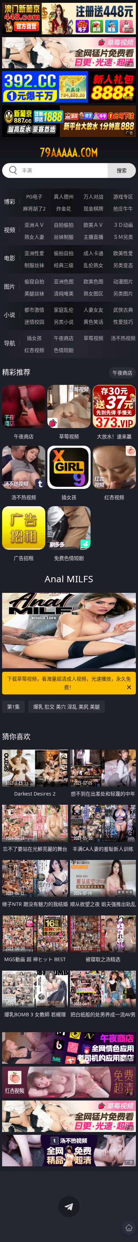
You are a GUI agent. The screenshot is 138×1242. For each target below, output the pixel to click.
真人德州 (64, 196)
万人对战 (93, 196)
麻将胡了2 (34, 208)
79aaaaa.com (69, 152)
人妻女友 (93, 309)
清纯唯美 (64, 293)
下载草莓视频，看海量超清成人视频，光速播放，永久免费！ (69, 683)
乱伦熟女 (93, 265)
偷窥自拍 (34, 281)
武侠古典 (123, 309)
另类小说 (64, 321)
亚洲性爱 (34, 253)
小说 (9, 315)
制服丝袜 (34, 265)
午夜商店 (64, 338)
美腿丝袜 (34, 293)
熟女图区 (93, 293)
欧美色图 (93, 281)
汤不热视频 (123, 338)
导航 (9, 343)
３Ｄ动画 (123, 224)
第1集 (13, 706)
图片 (9, 286)
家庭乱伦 (64, 309)
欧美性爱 (123, 253)
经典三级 (64, 265)
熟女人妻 (34, 236)
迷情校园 (34, 321)
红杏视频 (34, 350)
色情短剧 (64, 350)
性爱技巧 (123, 321)
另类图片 (123, 293)
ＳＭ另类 (123, 236)
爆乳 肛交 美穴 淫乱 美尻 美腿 (66, 706)
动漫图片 (123, 281)
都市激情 (34, 309)
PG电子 (34, 196)
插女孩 (34, 338)
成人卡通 (93, 253)
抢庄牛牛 (123, 208)
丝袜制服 (64, 236)
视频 (9, 230)
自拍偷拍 (64, 224)
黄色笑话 (93, 321)
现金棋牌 (93, 208)
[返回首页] (129, 1228)
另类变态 (123, 265)
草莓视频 (93, 338)
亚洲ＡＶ (34, 224)
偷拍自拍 (64, 253)
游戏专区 (123, 196)
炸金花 (63, 208)
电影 (9, 258)
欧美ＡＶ (93, 224)
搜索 (122, 170)
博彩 (9, 202)
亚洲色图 (64, 281)
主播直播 (93, 236)
